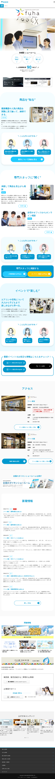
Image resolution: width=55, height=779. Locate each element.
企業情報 (3, 765)
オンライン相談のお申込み (40, 274)
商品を (17, 58)
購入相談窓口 (17, 681)
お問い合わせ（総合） (6, 768)
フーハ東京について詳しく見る (27, 427)
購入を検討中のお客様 (6, 755)
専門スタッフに (27, 58)
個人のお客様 (4, 749)
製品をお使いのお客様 (6, 758)
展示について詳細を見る (27, 159)
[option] (27, 34)
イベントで (38, 58)
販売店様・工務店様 (5, 762)
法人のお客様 (4, 752)
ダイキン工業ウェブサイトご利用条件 (24, 777)
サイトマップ (4, 771)
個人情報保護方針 (34, 777)
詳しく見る (27, 603)
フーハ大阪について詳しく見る (40, 461)
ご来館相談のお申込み (14, 274)
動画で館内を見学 (14, 461)
